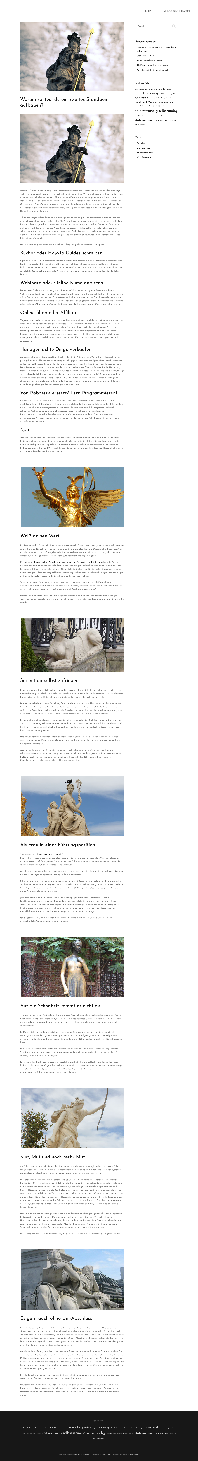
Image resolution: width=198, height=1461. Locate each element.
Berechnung (158, 89)
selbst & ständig (82, 1455)
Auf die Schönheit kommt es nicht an (60, 1006)
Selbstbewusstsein (160, 106)
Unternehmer (144, 120)
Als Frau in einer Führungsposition (57, 845)
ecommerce (138, 94)
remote (137, 106)
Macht (143, 102)
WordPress (134, 1455)
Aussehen (150, 89)
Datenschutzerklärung (176, 11)
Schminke (148, 106)
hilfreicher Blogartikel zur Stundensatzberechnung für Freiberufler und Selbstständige (65, 562)
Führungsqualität (170, 94)
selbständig (168, 111)
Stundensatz (156, 116)
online (155, 102)
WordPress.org (144, 157)
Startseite (150, 11)
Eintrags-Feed (143, 148)
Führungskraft (157, 94)
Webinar (173, 120)
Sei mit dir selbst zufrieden (49, 680)
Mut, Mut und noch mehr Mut (52, 1157)
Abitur (137, 89)
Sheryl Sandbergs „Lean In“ (50, 854)
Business (166, 89)
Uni (162, 116)
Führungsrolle (141, 98)
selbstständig (146, 111)
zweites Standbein (140, 124)
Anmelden (141, 143)
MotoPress (106, 1455)
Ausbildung (143, 89)
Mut (150, 102)
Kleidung (172, 98)
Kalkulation (165, 98)
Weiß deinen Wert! (40, 536)
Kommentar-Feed (145, 153)
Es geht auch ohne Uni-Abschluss (56, 1318)
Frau (146, 93)
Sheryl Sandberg (140, 116)
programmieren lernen (165, 102)
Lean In (137, 102)
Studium (148, 116)
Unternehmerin (162, 120)
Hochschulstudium (155, 98)
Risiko (142, 106)
